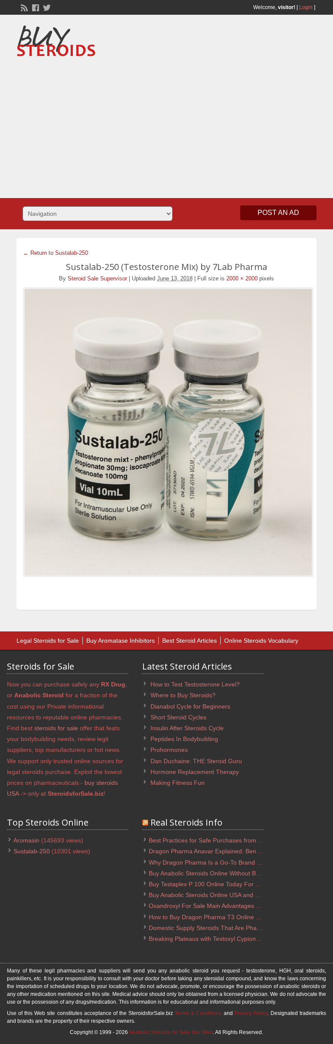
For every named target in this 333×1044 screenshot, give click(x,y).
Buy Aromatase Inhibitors (120, 640)
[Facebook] (34, 6)
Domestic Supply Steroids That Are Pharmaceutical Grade (228, 927)
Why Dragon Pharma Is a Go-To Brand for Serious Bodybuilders (236, 862)
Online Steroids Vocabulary (261, 640)
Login (306, 7)
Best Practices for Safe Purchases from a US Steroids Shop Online (240, 840)
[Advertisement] (199, 124)
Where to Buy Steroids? (182, 695)
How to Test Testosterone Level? (195, 684)
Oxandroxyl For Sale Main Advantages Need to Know (221, 905)
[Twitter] (45, 6)
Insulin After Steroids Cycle (187, 728)
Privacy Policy (251, 1013)
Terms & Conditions (198, 1013)
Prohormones (169, 749)
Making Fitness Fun (177, 782)
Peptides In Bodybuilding (184, 738)
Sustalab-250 (31, 851)
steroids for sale (56, 728)
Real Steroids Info (186, 822)
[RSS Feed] (23, 6)
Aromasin (26, 840)
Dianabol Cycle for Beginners (190, 706)
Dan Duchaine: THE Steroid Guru (196, 761)
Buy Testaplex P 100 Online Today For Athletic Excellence (227, 884)
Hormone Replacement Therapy (194, 771)
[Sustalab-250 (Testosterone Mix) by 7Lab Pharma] (166, 432)
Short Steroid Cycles (178, 717)
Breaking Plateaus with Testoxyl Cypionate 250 (213, 938)
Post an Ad (278, 212)
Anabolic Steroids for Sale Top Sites (171, 1032)
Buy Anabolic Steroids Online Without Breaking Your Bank (227, 873)
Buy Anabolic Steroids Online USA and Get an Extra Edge (227, 894)
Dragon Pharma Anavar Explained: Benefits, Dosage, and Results (238, 851)
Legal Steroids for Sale (47, 640)
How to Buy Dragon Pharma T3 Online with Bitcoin (218, 917)
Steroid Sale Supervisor (97, 278)
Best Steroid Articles (189, 640)
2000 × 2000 (242, 278)
